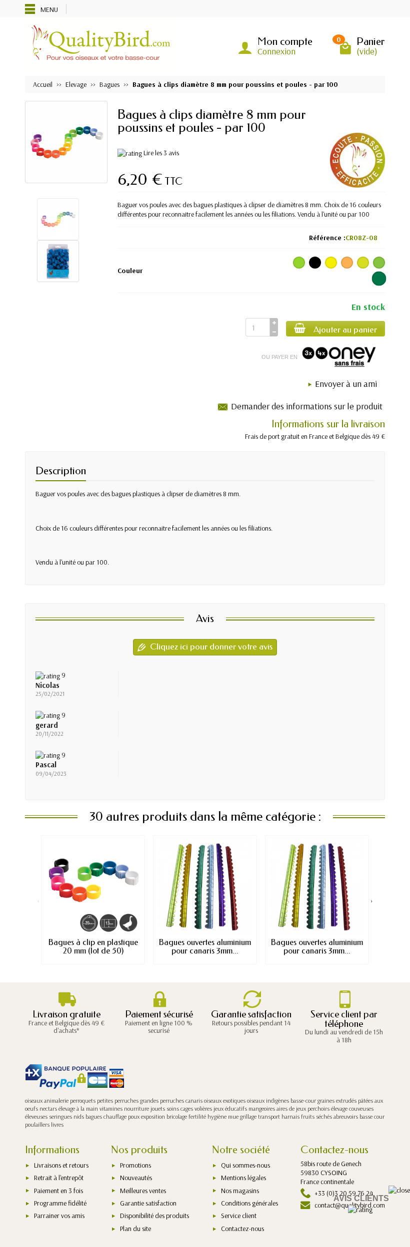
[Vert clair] (299, 263)
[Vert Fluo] (379, 263)
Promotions (135, 1165)
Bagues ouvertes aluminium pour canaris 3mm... (205, 946)
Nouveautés (136, 1177)
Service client (238, 1215)
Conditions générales (249, 1203)
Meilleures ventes (143, 1190)
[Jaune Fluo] (331, 263)
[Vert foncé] (379, 279)
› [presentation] (371, 900)
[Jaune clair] (363, 263)
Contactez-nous (242, 1228)
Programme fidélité (60, 1203)
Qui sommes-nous (245, 1165)
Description (61, 471)
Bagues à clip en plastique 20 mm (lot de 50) (93, 946)
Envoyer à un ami (346, 383)
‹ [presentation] (38, 900)
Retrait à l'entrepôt (59, 1177)
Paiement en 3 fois (58, 1190)
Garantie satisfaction (148, 1203)
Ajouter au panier (345, 329)
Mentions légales (243, 1177)
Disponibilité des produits (154, 1215)
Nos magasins (240, 1190)
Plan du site (135, 1228)
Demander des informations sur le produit (306, 406)
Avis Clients (361, 1198)
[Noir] (315, 263)
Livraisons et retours (61, 1165)
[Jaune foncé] (347, 263)
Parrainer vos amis (59, 1215)
